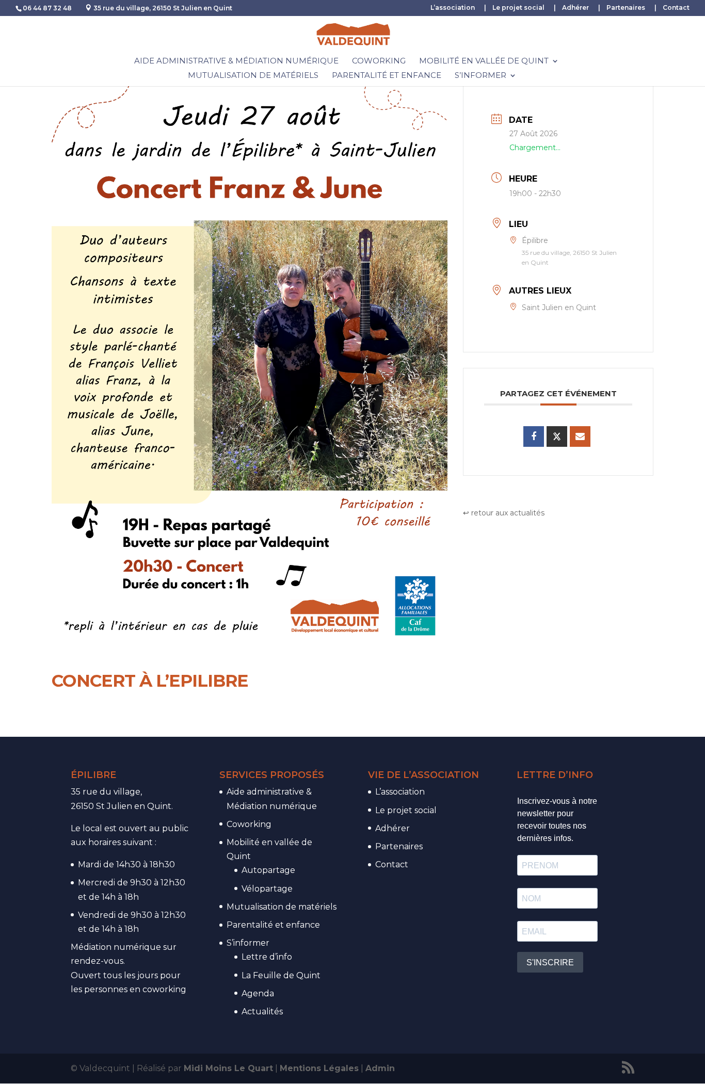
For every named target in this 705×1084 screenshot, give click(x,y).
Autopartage (268, 870)
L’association (452, 8)
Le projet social (518, 8)
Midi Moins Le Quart (228, 1068)
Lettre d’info (267, 957)
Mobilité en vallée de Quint (484, 61)
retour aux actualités (507, 512)
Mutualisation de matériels (253, 76)
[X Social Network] (557, 436)
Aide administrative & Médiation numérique (236, 61)
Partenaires (625, 8)
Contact (676, 8)
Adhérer (575, 8)
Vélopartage (267, 889)
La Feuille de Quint (281, 975)
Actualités (262, 1011)
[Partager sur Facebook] (533, 436)
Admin (380, 1068)
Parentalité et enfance (386, 76)
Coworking (379, 61)
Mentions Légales (319, 1068)
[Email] (580, 436)
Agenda (258, 993)
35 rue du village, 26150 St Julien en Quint (162, 8)
